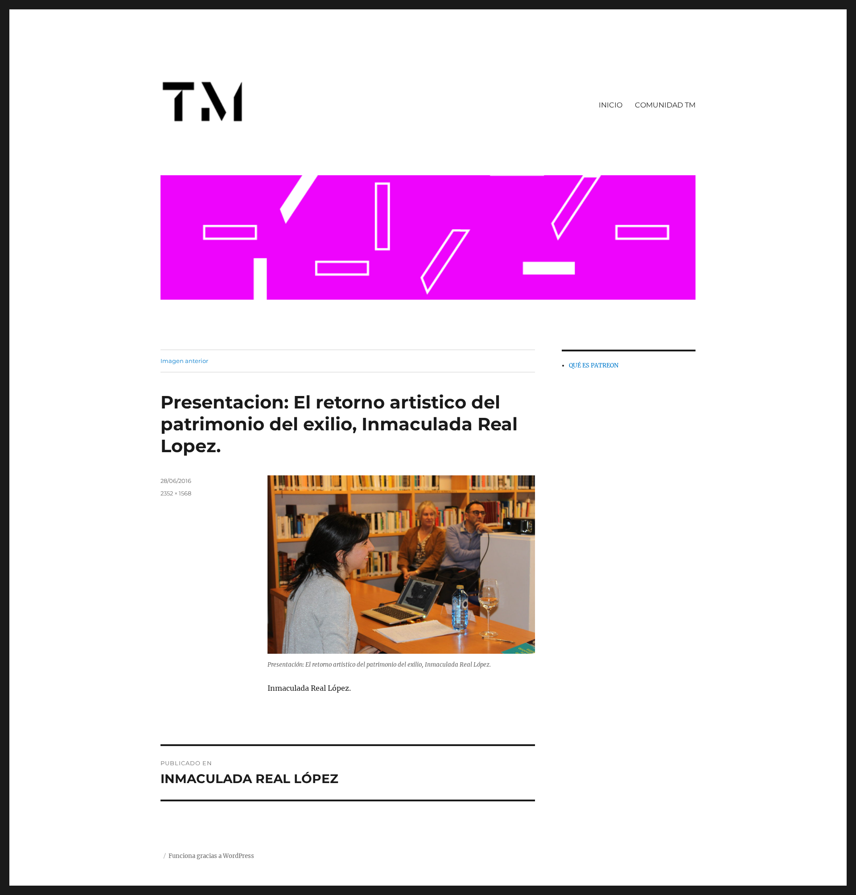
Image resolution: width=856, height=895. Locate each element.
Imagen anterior (184, 360)
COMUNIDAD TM (665, 105)
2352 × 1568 (175, 493)
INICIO (610, 105)
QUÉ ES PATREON (593, 365)
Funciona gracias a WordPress (211, 856)
